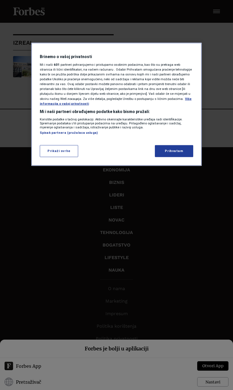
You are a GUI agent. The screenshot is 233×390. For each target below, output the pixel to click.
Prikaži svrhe (58, 151)
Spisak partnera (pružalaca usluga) (69, 133)
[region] (116, 104)
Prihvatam (174, 151)
